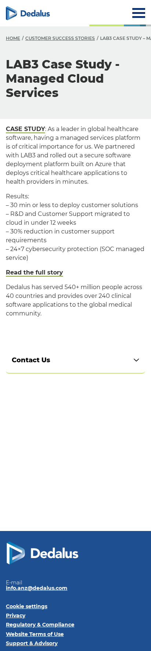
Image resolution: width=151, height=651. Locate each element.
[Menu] (138, 13)
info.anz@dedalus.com (36, 588)
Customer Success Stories (60, 38)
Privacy (15, 615)
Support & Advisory (32, 643)
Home (13, 38)
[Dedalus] (28, 13)
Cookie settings (26, 606)
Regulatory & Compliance (40, 624)
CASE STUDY (25, 129)
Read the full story (34, 272)
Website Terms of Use (35, 634)
